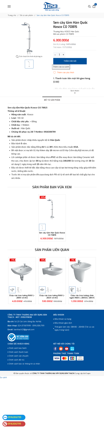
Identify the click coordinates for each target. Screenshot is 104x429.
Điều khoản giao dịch (63, 323)
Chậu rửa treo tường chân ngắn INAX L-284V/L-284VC (82, 296)
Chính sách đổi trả (16, 360)
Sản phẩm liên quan (52, 250)
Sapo (88, 373)
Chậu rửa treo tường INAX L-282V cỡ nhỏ (52, 296)
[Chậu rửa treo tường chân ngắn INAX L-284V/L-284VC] (82, 271)
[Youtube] (67, 349)
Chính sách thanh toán (18, 352)
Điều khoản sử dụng (63, 319)
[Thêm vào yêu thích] (63, 72)
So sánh (3, 377)
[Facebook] (55, 349)
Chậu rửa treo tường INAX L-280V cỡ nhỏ (22, 296)
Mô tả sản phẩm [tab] (52, 100)
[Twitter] (61, 349)
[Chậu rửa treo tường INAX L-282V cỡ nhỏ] (52, 271)
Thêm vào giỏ (70, 61)
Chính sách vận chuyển (18, 356)
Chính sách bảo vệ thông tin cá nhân (24, 364)
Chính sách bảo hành (18, 348)
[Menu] (9, 6)
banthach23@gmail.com (24, 329)
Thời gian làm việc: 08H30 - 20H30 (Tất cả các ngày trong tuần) (74, 328)
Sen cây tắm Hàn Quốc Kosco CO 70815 (52, 234)
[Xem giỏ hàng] (94, 6)
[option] (29, 38)
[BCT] (18, 337)
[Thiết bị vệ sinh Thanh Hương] (52, 6)
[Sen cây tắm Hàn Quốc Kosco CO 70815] (52, 209)
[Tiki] (72, 349)
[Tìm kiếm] (89, 6)
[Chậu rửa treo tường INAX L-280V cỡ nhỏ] (22, 271)
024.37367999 (24, 325)
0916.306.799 (38, 325)
